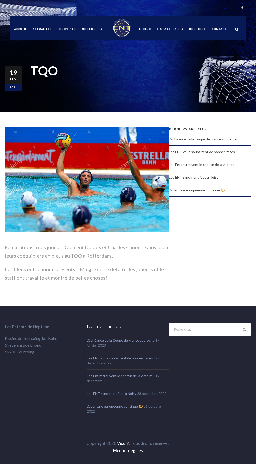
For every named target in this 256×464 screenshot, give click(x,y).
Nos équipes (92, 28)
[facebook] (242, 7)
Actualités (42, 28)
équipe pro (67, 28)
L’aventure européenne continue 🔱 (197, 190)
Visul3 (123, 443)
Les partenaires (170, 28)
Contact (219, 28)
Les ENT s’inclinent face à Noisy (193, 177)
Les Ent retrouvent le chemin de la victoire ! (203, 164)
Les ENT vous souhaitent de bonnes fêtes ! (203, 152)
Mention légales (128, 450)
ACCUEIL (20, 28)
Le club (145, 28)
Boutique (197, 28)
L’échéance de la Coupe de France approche (203, 139)
